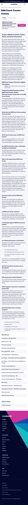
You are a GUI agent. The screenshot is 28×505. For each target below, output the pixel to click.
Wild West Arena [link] (6, 392)
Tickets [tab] (4, 17)
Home (2, 7)
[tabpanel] (14, 25)
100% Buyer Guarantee (15, 1)
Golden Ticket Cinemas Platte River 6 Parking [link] (12, 372)
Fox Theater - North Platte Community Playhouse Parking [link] (13, 362)
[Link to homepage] (14, 4)
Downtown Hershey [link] (6, 345)
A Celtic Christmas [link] (6, 405)
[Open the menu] (2, 4)
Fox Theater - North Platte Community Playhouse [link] (13, 358)
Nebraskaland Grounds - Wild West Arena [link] (12, 385)
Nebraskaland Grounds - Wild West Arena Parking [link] (14, 389)
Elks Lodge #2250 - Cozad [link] (8, 351)
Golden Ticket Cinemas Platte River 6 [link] (11, 369)
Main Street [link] (4, 382)
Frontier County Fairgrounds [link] (8, 366)
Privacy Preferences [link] (6, 494)
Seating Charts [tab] (12, 17)
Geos (6, 7)
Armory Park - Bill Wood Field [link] (9, 338)
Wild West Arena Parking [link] (8, 395)
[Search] (25, 4)
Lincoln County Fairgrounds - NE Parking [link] (11, 379)
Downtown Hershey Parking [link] (8, 348)
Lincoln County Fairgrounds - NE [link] (9, 376)
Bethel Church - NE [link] (6, 341)
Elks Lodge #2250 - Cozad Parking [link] (10, 354)
